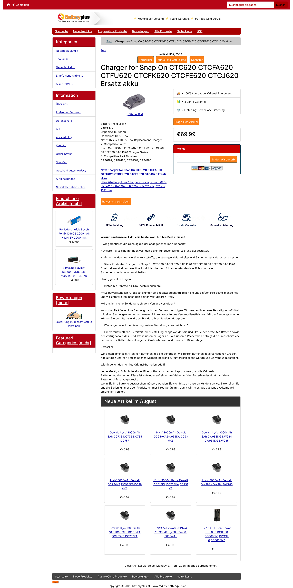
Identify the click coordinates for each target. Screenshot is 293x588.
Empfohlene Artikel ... (69, 75)
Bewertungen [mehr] (69, 300)
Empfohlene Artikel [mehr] (69, 201)
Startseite (61, 31)
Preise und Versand (68, 112)
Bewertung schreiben (115, 201)
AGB (58, 129)
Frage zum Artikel (186, 122)
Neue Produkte (82, 31)
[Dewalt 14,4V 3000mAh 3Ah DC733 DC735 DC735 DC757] (124, 419)
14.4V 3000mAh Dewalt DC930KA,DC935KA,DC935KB (171, 436)
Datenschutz (64, 120)
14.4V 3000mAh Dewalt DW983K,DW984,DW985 (217, 482)
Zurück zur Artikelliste (172, 60)
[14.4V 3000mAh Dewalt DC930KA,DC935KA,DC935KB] (170, 419)
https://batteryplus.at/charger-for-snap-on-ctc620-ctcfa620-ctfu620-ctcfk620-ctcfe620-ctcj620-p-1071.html (134, 186)
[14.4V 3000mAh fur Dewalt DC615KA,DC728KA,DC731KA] (170, 467)
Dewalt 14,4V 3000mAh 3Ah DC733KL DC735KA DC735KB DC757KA (125, 532)
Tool (109, 41)
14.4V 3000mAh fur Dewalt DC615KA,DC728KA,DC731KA (170, 484)
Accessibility (64, 137)
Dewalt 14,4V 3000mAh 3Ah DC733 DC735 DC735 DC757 (125, 436)
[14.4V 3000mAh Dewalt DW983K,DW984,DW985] (216, 467)
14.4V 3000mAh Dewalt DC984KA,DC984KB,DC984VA (125, 484)
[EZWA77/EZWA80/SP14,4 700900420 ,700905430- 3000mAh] (170, 515)
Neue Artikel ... (65, 67)
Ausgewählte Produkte (112, 31)
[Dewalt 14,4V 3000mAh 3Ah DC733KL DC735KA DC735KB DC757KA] (124, 515)
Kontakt (61, 145)
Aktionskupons (65, 178)
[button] (286, 571)
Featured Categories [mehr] (73, 340)
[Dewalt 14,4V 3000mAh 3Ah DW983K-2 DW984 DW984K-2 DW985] (216, 419)
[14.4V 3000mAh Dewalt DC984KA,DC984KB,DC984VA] (124, 467)
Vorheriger (145, 60)
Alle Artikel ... (64, 84)
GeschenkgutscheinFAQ (71, 170)
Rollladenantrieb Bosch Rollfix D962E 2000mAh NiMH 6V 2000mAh (74, 233)
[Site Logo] (84, 18)
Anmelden (22, 4)
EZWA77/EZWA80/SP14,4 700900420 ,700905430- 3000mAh (170, 532)
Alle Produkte (163, 31)
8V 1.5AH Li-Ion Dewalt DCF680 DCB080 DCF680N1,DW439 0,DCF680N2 (216, 534)
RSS (199, 31)
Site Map (61, 162)
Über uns (61, 104)
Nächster (197, 60)
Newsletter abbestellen (70, 187)
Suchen (280, 4)
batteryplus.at (141, 586)
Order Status (64, 154)
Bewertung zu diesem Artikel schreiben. (74, 323)
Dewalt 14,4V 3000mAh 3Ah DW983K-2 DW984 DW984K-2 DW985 (217, 436)
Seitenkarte (184, 31)
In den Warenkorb (223, 159)
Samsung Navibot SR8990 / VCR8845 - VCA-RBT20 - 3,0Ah (74, 272)
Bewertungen (140, 31)
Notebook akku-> (67, 50)
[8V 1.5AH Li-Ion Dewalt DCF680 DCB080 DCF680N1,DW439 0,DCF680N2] (216, 515)
